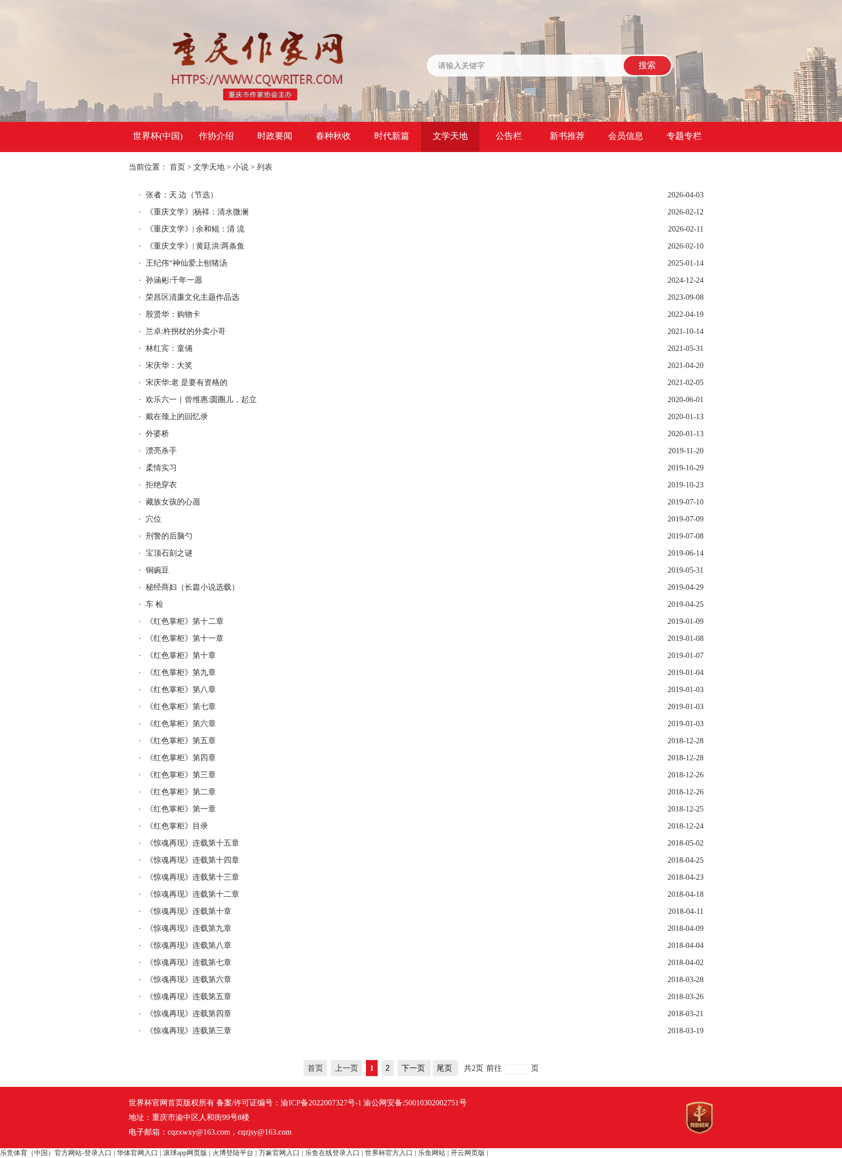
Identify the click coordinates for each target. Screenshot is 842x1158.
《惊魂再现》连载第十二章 (188, 894)
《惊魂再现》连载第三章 (184, 1030)
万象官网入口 (279, 1153)
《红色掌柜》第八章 (177, 689)
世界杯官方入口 (389, 1153)
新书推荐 (567, 136)
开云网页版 (468, 1153)
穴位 (149, 519)
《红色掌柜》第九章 (177, 672)
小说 (241, 167)
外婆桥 (153, 433)
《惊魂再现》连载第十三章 (188, 877)
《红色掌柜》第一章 (177, 809)
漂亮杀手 (157, 450)
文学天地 (450, 136)
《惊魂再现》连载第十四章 (188, 860)
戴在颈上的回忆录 (173, 416)
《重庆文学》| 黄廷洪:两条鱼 (191, 246)
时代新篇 (391, 136)
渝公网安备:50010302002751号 (415, 1103)
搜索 (647, 65)
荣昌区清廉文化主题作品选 (188, 297)
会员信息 (625, 136)
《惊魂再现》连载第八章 (184, 945)
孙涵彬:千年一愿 (170, 280)
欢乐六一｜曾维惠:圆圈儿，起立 (197, 399)
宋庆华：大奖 (165, 365)
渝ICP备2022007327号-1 (321, 1103)
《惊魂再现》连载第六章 (184, 979)
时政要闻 (274, 136)
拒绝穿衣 (157, 485)
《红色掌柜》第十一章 (181, 638)
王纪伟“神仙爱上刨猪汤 (182, 263)
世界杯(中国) (158, 136)
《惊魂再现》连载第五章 (184, 996)
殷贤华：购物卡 (169, 314)
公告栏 (509, 136)
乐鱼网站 (431, 1153)
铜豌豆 (153, 570)
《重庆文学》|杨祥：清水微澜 (193, 212)
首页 (177, 167)
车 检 (150, 604)
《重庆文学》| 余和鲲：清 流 (191, 229)
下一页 (414, 1068)
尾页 (445, 1068)
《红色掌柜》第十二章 (181, 621)
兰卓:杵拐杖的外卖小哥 (182, 331)
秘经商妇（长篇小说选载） (188, 587)
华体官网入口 (137, 1153)
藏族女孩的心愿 (169, 502)
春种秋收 (333, 136)
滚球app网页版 (185, 1153)
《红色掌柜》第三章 (177, 775)
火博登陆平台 (232, 1153)
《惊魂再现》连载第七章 (184, 962)
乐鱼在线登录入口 (332, 1153)
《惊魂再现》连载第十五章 (188, 843)
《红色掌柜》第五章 (177, 740)
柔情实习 (157, 467)
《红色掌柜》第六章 (177, 723)
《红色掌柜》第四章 (177, 757)
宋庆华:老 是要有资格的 (183, 382)
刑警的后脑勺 (165, 536)
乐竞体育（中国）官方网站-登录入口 (56, 1153)
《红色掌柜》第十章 (177, 655)
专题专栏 (684, 136)
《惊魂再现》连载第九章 (184, 928)
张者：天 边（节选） (178, 195)
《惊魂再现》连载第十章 (184, 911)
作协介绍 (216, 136)
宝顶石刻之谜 (165, 553)
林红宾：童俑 (165, 348)
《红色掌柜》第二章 (177, 792)
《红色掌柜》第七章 (177, 706)
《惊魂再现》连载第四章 (184, 1013)
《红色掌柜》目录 (173, 826)
